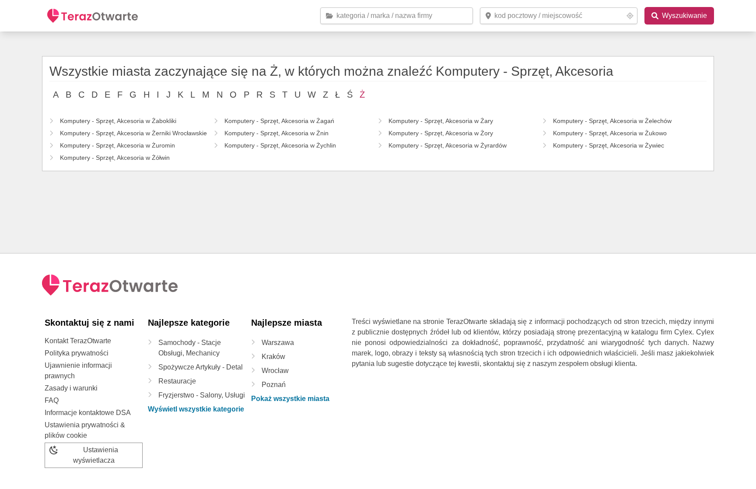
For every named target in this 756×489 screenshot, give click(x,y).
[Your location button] (630, 16)
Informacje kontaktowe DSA (88, 412)
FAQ (52, 400)
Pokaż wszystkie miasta (290, 398)
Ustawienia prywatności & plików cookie (85, 430)
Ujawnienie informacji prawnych (78, 371)
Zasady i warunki (71, 388)
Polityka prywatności (76, 353)
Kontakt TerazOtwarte (78, 341)
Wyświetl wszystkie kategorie (196, 409)
